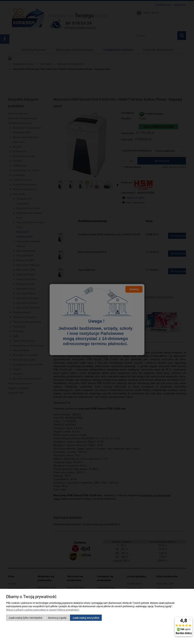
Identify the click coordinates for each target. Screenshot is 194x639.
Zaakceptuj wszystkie (86, 617)
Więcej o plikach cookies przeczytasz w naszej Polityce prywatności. (42, 609)
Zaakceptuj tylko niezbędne (25, 617)
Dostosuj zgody (57, 617)
